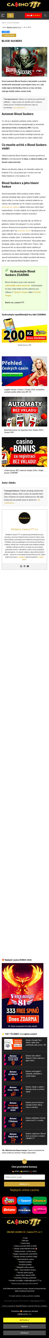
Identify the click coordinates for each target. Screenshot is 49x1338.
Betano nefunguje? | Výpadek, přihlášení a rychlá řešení (34, 1073)
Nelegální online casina (25, 1267)
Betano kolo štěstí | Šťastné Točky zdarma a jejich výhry (35, 1058)
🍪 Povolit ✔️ (24, 1320)
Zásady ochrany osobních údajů (25, 1257)
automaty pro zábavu (10, 207)
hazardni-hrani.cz (22, 1306)
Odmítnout (24, 1333)
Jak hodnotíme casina (25, 1259)
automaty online (23, 231)
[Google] (21, 566)
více (30, 1314)
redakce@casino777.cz (37, 1301)
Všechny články (9, 35)
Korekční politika (25, 1265)
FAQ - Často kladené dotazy (25, 1270)
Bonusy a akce (10, 15)
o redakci (21, 557)
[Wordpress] (24, 566)
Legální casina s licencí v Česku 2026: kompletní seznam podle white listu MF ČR (24, 390)
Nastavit (24, 1326)
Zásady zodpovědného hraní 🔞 (25, 1249)
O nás (25, 1238)
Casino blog (25, 1243)
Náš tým (25, 1241)
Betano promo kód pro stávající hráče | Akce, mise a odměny (35, 1105)
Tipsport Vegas (20, 292)
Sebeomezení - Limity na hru (25, 1251)
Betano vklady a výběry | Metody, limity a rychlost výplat (35, 1089)
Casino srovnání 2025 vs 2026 (25, 1246)
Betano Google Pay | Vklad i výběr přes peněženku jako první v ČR (36, 1042)
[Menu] (3, 15)
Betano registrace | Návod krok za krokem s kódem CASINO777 (36, 1136)
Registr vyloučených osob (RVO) (25, 1254)
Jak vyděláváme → (20, 108)
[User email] (28, 566)
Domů (4, 23)
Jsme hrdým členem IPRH (25, 1275)
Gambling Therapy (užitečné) (25, 1278)
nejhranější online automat (17, 285)
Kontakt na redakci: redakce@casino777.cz (25, 1281)
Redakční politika (25, 1262)
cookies (37, 1296)
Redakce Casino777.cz (14, 27)
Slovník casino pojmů (25, 1273)
